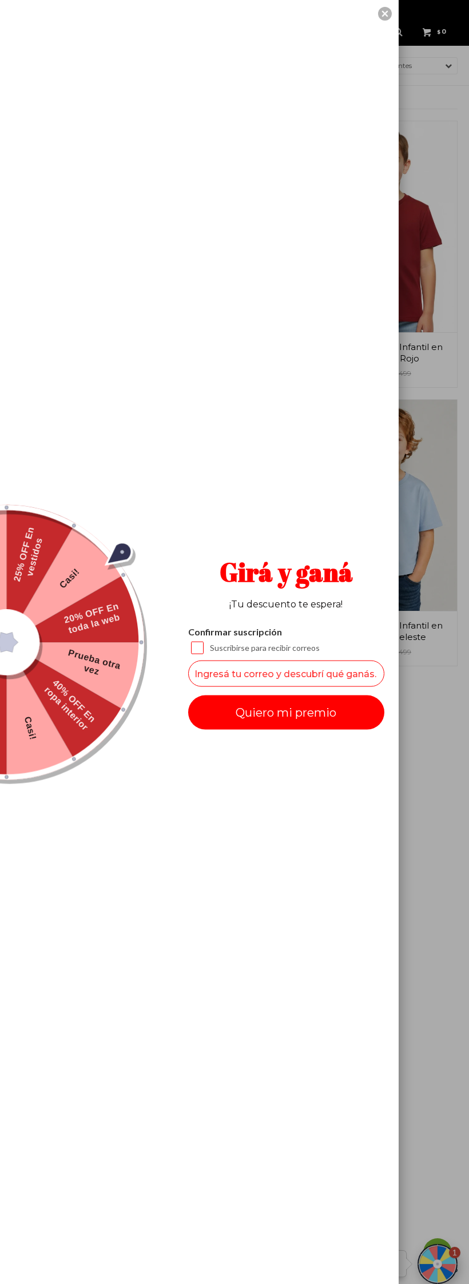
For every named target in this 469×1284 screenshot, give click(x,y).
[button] (385, 14)
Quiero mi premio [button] (286, 712)
